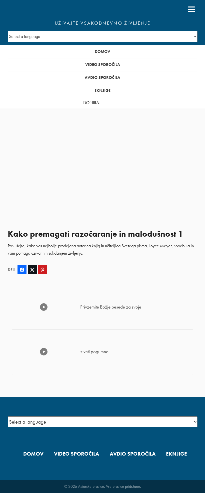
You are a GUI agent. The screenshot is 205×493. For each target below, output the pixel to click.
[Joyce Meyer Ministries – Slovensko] (32, 9)
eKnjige (102, 90)
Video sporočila (102, 64)
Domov (102, 51)
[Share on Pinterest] (42, 269)
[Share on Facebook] (22, 269)
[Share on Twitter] (32, 269)
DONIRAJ (92, 102)
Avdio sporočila (102, 77)
